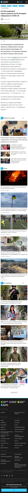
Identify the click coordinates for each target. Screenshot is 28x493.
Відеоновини (4, 447)
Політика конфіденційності (5, 460)
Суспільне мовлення (6, 456)
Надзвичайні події (20, 427)
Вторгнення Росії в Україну (20, 413)
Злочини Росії (4, 443)
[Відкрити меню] (27, 2)
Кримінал (3, 422)
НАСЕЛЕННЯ (15, 5)
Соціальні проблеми (20, 443)
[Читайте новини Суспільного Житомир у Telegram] (12, 476)
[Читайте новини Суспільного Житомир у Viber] (9, 476)
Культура (17, 422)
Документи (18, 460)
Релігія (16, 441)
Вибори (3, 427)
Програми (3, 463)
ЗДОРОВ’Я (9, 5)
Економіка (4, 425)
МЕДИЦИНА (3, 5)
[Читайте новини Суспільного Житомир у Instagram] (4, 476)
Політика (3, 441)
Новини (3, 412)
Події (2, 420)
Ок (14, 490)
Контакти (3, 454)
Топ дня (17, 447)
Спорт (2, 445)
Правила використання (18, 457)
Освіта (16, 425)
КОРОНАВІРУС (21, 5)
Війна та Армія (18, 445)
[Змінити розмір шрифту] (26, 22)
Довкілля (3, 429)
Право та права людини (5, 436)
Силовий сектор (5, 438)
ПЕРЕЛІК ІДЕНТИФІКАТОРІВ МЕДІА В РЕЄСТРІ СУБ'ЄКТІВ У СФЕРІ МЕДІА (21, 465)
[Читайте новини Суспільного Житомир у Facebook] (2, 476)
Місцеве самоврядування (19, 436)
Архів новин (18, 454)
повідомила (15, 57)
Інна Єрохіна (7, 19)
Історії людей (18, 438)
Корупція (17, 420)
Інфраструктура (19, 431)
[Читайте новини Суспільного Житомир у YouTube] (7, 476)
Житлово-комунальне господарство (7, 432)
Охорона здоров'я (19, 429)
